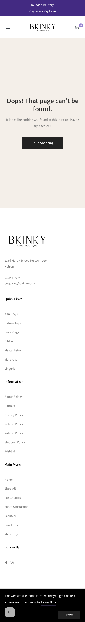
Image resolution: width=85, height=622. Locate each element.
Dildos (9, 341)
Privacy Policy (14, 415)
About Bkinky (14, 397)
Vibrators (11, 359)
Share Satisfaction (17, 507)
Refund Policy (14, 424)
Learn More (48, 602)
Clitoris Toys (13, 323)
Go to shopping (42, 143)
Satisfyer (10, 516)
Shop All (10, 489)
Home (9, 479)
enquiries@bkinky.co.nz (20, 283)
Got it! (69, 615)
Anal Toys (11, 314)
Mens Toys (12, 534)
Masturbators (14, 350)
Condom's (11, 525)
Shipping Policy (15, 442)
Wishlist (10, 451)
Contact (10, 406)
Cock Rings (12, 332)
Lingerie (10, 368)
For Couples (13, 498)
